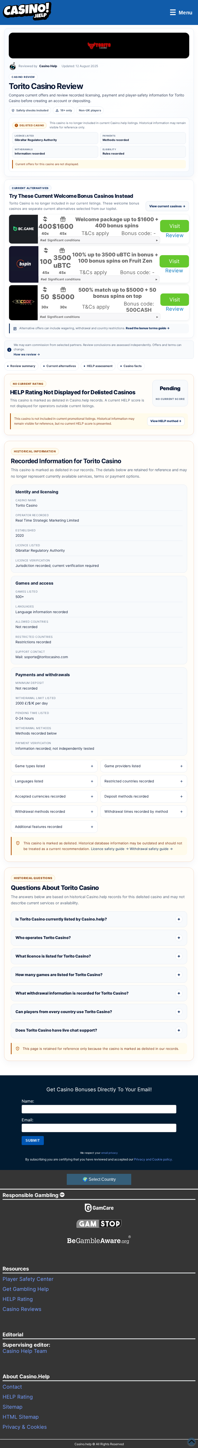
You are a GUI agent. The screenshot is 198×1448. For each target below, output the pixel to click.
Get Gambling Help (26, 1289)
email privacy (109, 1152)
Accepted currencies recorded (40, 796)
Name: (28, 1101)
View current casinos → (167, 206)
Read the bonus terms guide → (148, 328)
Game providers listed (122, 766)
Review (175, 235)
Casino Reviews (22, 1309)
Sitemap (12, 1407)
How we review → (27, 354)
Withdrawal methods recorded (40, 811)
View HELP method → (166, 421)
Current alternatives (61, 366)
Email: (27, 1119)
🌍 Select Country (99, 1179)
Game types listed (30, 766)
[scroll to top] (191, 1441)
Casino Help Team (25, 1351)
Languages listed (29, 781)
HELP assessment (99, 366)
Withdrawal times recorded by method (136, 811)
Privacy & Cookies (25, 1427)
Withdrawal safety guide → (151, 849)
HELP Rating (18, 1299)
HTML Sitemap (21, 1417)
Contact (12, 1387)
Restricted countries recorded (129, 781)
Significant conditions (60, 240)
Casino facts (132, 366)
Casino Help (48, 66)
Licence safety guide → (110, 849)
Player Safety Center (28, 1279)
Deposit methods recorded (126, 796)
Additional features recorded (38, 827)
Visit (174, 226)
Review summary (22, 366)
